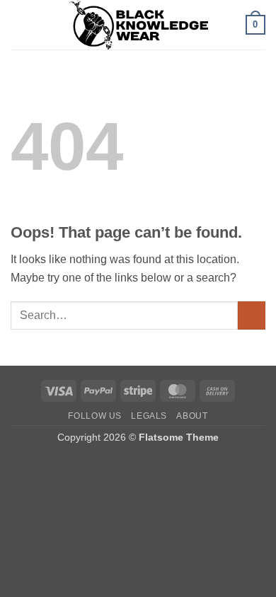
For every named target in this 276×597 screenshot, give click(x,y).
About (191, 416)
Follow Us (95, 416)
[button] (19, 24)
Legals (149, 416)
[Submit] (251, 315)
